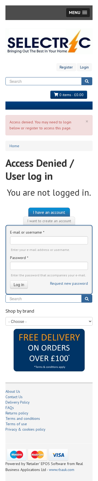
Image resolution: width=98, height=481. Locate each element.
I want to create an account (49, 220)
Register (66, 67)
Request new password (69, 283)
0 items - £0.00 (71, 94)
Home (14, 145)
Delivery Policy (17, 402)
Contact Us (14, 396)
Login (84, 67)
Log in (19, 284)
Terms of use (16, 423)
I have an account (49, 212)
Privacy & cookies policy (25, 429)
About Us (12, 391)
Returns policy (16, 413)
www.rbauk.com (61, 469)
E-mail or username (27, 232)
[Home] (49, 41)
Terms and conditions (22, 418)
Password (19, 257)
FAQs (9, 407)
